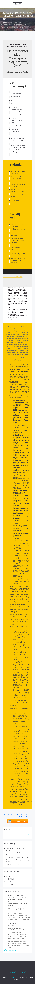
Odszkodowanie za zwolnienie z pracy (17, 857)
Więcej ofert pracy (10, 950)
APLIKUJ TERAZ (20, 821)
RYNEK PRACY (10, 884)
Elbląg (18, 814)
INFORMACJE (10, 876)
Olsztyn (23, 814)
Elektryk (23, 816)
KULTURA (8, 881)
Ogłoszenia (5, 25)
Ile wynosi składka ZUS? (13, 864)
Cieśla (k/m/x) (12, 923)
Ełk (4, 814)
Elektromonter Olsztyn (11, 814)
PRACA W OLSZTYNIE (13, 977)
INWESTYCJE (10, 879)
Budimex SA (28, 816)
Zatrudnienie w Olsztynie (10, 22)
